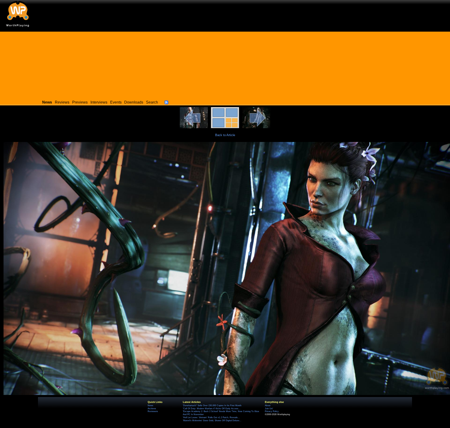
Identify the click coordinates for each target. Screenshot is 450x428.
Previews (80, 102)
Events (116, 102)
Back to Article (225, 135)
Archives (152, 408)
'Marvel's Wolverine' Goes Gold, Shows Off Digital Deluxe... (212, 420)
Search (152, 102)
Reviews (62, 102)
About (267, 405)
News (150, 405)
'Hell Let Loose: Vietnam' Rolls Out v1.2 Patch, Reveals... (211, 417)
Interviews (98, 102)
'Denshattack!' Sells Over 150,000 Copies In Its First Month (212, 405)
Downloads (133, 102)
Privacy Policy (272, 411)
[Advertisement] (225, 64)
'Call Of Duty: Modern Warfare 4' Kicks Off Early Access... (211, 408)
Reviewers (153, 411)
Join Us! (269, 408)
